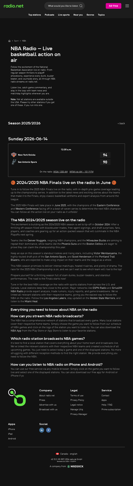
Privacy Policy (77, 400)
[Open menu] (127, 6)
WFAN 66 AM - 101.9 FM (81, 172)
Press (42, 400)
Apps (104, 400)
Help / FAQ (107, 405)
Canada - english (68, 454)
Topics (101, 15)
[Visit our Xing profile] (48, 430)
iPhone (11, 429)
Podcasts (49, 15)
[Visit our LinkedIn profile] (41, 430)
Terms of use (76, 396)
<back (121, 123)
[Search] (81, 6)
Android (12, 439)
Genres (90, 15)
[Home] (9, 41)
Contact (105, 396)
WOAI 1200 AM (60, 172)
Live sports (64, 15)
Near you (78, 15)
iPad (10, 434)
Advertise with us (47, 405)
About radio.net (47, 396)
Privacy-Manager (78, 414)
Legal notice (76, 405)
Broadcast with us (48, 409)
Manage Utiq (76, 409)
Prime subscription (111, 409)
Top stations (34, 15)
